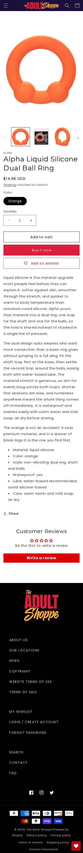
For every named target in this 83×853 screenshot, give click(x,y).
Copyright (20, 671)
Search (16, 752)
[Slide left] (5, 138)
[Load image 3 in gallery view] (62, 137)
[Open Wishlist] (76, 846)
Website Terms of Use (30, 681)
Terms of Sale (23, 692)
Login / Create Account (34, 722)
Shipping (9, 185)
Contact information (43, 849)
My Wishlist (21, 711)
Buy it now (41, 250)
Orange (15, 201)
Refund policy (37, 835)
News (14, 660)
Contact (18, 762)
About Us (18, 640)
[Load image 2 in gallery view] (41, 137)
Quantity (10, 211)
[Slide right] (78, 138)
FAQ (13, 773)
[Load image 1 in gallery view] (20, 137)
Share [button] (14, 513)
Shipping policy (58, 842)
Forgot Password (28, 732)
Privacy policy (61, 835)
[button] (6, 5)
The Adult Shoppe (39, 829)
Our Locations (24, 650)
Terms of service (30, 842)
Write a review (41, 558)
